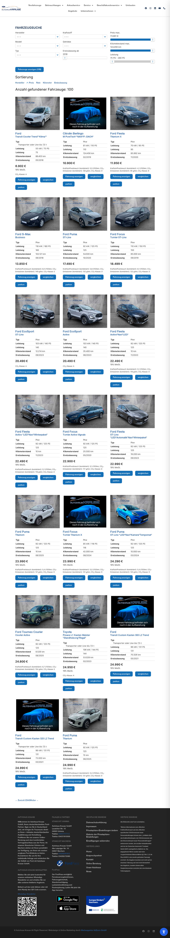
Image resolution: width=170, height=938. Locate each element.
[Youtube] (160, 8)
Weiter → (34, 800)
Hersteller (19, 33)
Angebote (72, 11)
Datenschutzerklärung (96, 822)
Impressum (91, 826)
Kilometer (47, 83)
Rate (38, 83)
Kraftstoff (67, 33)
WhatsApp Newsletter (26, 894)
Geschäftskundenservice (108, 5)
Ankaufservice (73, 5)
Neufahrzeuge (34, 5)
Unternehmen (87, 11)
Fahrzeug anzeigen (26, 180)
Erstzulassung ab (71, 51)
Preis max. (115, 33)
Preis (31, 83)
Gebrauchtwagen (53, 5)
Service (87, 5)
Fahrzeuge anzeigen (29, 69)
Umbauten (130, 5)
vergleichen (48, 180)
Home (89, 851)
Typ (17, 51)
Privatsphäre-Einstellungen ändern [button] (102, 830)
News (88, 871)
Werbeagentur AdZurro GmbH (94, 930)
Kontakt (89, 859)
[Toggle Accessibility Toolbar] (164, 932)
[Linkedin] (155, 8)
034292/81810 (64, 854)
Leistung (114, 55)
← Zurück (19, 800)
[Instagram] (150, 8)
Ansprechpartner (94, 855)
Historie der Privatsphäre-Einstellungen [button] (98, 835)
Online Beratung (93, 863)
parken (21, 187)
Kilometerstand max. (120, 44)
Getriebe (67, 42)
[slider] (65, 58)
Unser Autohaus (93, 867)
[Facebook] (146, 8)
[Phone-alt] (164, 8)
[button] (57, 36)
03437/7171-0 (64, 834)
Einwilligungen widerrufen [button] (98, 841)
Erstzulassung (60, 83)
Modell (18, 42)
